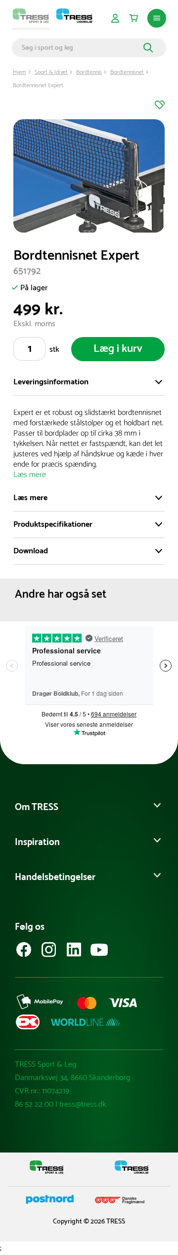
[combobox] (81, 47)
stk (54, 349)
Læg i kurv (117, 349)
